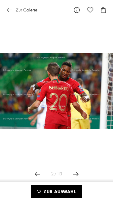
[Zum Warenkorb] (103, 10)
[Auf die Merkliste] (90, 10)
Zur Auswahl (59, 192)
